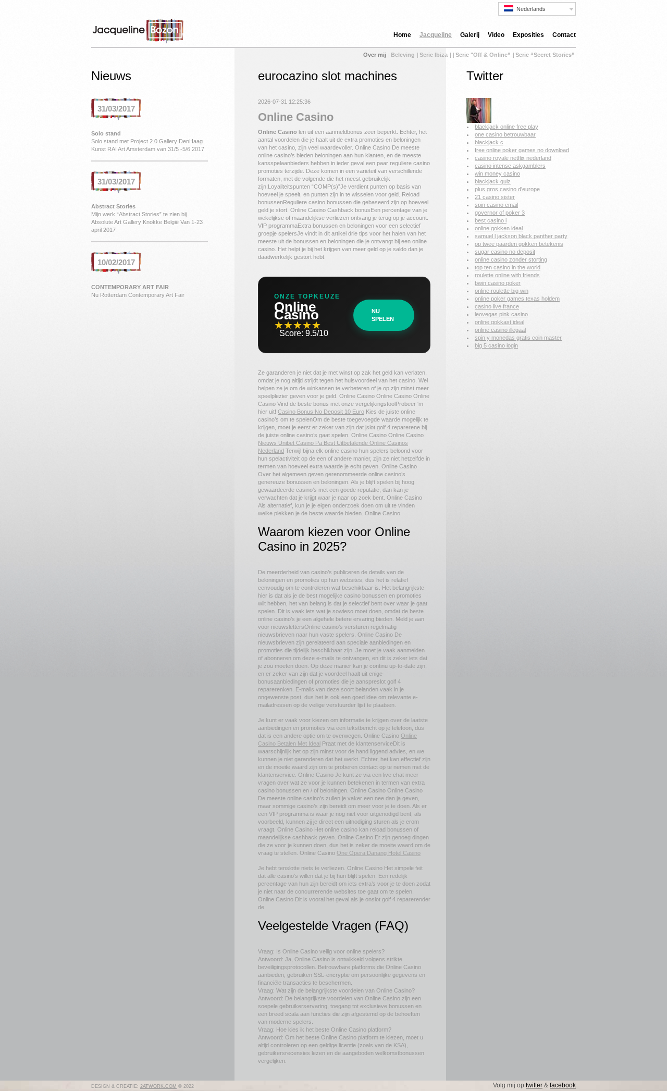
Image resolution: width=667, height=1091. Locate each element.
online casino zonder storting (511, 259)
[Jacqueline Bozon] (478, 121)
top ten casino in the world (507, 267)
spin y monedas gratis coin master (518, 337)
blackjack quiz (493, 181)
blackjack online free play (506, 126)
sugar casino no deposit (505, 252)
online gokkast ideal (499, 322)
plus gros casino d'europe (507, 189)
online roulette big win (501, 291)
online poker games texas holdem (517, 298)
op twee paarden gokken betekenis (519, 244)
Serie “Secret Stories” (545, 55)
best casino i (491, 220)
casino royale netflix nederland (513, 158)
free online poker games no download (522, 150)
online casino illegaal (500, 330)
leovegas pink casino (501, 314)
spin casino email (496, 205)
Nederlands (529, 9)
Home (402, 35)
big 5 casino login (496, 345)
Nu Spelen (383, 315)
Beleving (403, 55)
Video (496, 35)
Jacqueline (435, 35)
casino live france (497, 306)
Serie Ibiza (433, 55)
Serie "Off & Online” (483, 55)
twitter (534, 1085)
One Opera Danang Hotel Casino (379, 853)
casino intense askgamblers (510, 166)
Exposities (528, 35)
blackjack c (489, 142)
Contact (564, 35)
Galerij (469, 35)
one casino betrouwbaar (505, 134)
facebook (563, 1085)
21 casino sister (495, 197)
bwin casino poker (498, 283)
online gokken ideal (499, 228)
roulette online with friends (507, 275)
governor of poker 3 (500, 212)
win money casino (497, 173)
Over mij (374, 55)
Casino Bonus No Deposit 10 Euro (321, 411)
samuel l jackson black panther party (521, 236)
